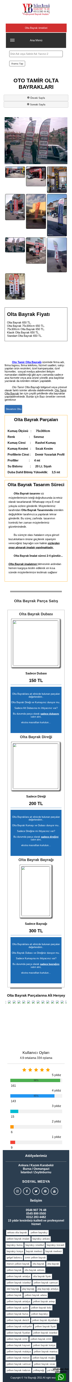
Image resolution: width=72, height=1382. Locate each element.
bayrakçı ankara (41, 1238)
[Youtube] (54, 1191)
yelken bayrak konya (44, 1345)
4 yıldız (56, 1090)
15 (12, 1116)
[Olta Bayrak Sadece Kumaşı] (36, 891)
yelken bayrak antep (44, 1301)
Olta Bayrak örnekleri (36, 28)
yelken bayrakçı (39, 1232)
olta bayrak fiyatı (42, 1276)
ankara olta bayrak (17, 1232)
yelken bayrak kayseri (18, 1345)
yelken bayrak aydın (17, 1307)
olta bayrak (38, 1263)
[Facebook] (26, 1191)
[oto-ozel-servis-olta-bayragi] (15, 207)
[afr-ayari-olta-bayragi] (57, 180)
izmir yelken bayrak (35, 1257)
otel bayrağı (13, 1288)
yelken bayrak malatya (19, 1351)
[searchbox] (36, 54)
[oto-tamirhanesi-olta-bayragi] (57, 215)
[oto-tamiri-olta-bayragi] (15, 244)
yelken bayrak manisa (45, 1351)
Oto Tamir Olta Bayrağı (27, 362)
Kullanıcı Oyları (36, 1052)
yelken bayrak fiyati (45, 1326)
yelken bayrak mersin (18, 1357)
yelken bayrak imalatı (18, 1238)
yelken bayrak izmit (40, 1339)
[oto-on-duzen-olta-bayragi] (36, 211)
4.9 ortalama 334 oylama (36, 1057)
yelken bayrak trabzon (18, 1370)
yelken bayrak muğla (43, 1357)
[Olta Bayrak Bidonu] (36, 643)
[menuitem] (17, 1232)
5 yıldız (56, 1075)
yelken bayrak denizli (18, 1320)
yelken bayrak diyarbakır (45, 1320)
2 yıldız (56, 1121)
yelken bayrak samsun (46, 1282)
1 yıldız (56, 1136)
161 (13, 1085)
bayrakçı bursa (15, 1245)
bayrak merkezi (34, 1251)
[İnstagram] (17, 1191)
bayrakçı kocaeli (55, 1245)
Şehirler (36, 20)
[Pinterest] (45, 1191)
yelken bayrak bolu (41, 1307)
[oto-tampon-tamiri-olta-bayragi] (36, 250)
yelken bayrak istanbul (19, 1282)
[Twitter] (36, 1191)
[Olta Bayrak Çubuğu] (36, 766)
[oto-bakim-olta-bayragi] (15, 172)
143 (13, 1101)
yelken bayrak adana (36, 1295)
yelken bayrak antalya (18, 1276)
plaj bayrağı (28, 1288)
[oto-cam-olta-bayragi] (36, 176)
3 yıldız (56, 1106)
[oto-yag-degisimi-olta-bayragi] (57, 254)
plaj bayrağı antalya (47, 1288)
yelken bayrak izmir (17, 1339)
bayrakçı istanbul (34, 1245)
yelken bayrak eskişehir (19, 1326)
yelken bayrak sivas (44, 1364)
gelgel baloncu (14, 1257)
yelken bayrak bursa (17, 1314)
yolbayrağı (38, 1370)
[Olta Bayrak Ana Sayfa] (36, 9)
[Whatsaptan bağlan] (61, 1377)
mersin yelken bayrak (18, 1263)
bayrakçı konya (15, 1251)
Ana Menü (36, 40)
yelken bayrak (14, 1270)
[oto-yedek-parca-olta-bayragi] (15, 286)
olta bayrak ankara (34, 1270)
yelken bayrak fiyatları (18, 1332)
